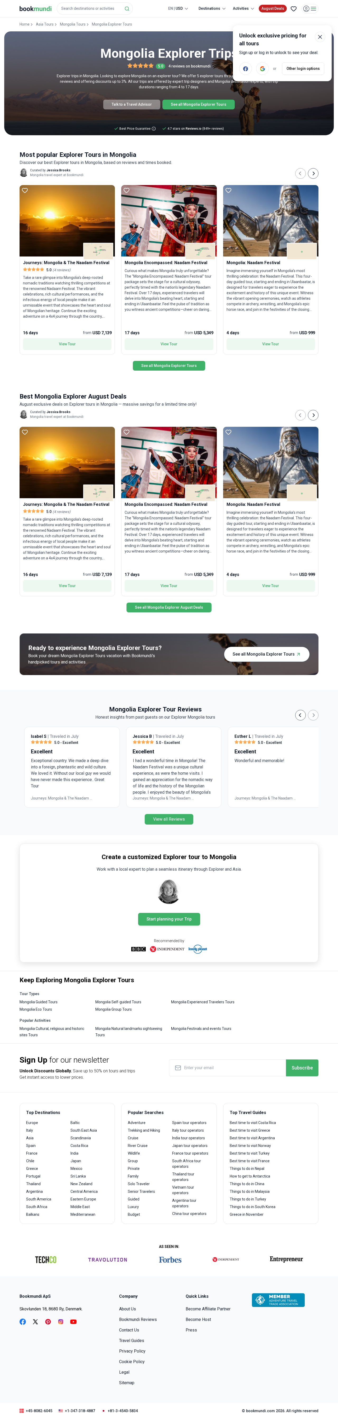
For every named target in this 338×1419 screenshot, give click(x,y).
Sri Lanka (78, 1176)
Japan (76, 1161)
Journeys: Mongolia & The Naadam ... (56, 798)
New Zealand (81, 1184)
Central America (84, 1191)
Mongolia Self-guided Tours (118, 1002)
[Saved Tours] (293, 8)
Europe (32, 1123)
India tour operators (188, 1138)
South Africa (36, 1207)
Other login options (303, 68)
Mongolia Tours (73, 24)
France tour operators (190, 1153)
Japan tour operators (190, 1146)
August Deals (272, 8)
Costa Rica (79, 1146)
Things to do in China (247, 1184)
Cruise (133, 1138)
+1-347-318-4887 (80, 1411)
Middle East (80, 1207)
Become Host (198, 1319)
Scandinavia (81, 1138)
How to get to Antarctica (250, 1176)
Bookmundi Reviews (138, 1319)
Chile (30, 1161)
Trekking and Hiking (144, 1130)
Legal (124, 1372)
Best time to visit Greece (250, 1130)
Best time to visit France (250, 1161)
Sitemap (126, 1382)
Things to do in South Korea (252, 1207)
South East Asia (84, 1130)
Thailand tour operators (183, 1177)
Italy (29, 1130)
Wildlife (134, 1153)
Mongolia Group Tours (113, 1009)
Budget (134, 1214)
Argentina (34, 1191)
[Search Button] (127, 8)
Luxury (133, 1207)
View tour (67, 344)
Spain (31, 1146)
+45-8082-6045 (39, 1411)
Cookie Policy (132, 1361)
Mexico (76, 1168)
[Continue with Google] (262, 68)
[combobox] (95, 8)
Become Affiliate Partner (208, 1308)
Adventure (136, 1123)
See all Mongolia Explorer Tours (198, 104)
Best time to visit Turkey (250, 1153)
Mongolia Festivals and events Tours (201, 1028)
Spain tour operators (189, 1123)
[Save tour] (25, 190)
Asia (30, 1138)
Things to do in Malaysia (250, 1191)
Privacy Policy (132, 1351)
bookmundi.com (260, 1411)
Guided (133, 1199)
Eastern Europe (83, 1199)
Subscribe (302, 1068)
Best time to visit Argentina (252, 1138)
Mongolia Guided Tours (39, 1002)
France (31, 1153)
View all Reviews (169, 819)
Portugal (33, 1176)
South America (38, 1199)
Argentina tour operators (184, 1203)
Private (134, 1168)
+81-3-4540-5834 (123, 1411)
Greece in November (247, 1214)
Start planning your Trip (169, 919)
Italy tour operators (188, 1130)
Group (133, 1161)
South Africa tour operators (186, 1164)
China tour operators (189, 1214)
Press (191, 1330)
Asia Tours (45, 24)
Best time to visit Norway (250, 1146)
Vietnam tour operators (183, 1190)
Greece (32, 1168)
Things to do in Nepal (247, 1168)
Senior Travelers (141, 1191)
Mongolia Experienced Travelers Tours (202, 1002)
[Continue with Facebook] (245, 68)
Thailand (33, 1184)
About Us (127, 1308)
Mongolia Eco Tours (36, 1009)
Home (25, 24)
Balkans (32, 1214)
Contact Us (129, 1330)
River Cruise (138, 1146)
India (74, 1153)
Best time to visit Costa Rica (253, 1123)
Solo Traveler (139, 1184)
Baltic (75, 1123)
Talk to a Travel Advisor (132, 104)
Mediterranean (83, 1214)
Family (133, 1176)
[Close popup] (320, 37)
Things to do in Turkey (248, 1199)
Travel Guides (131, 1340)
